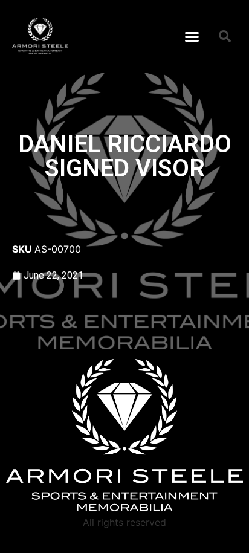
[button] (192, 36)
